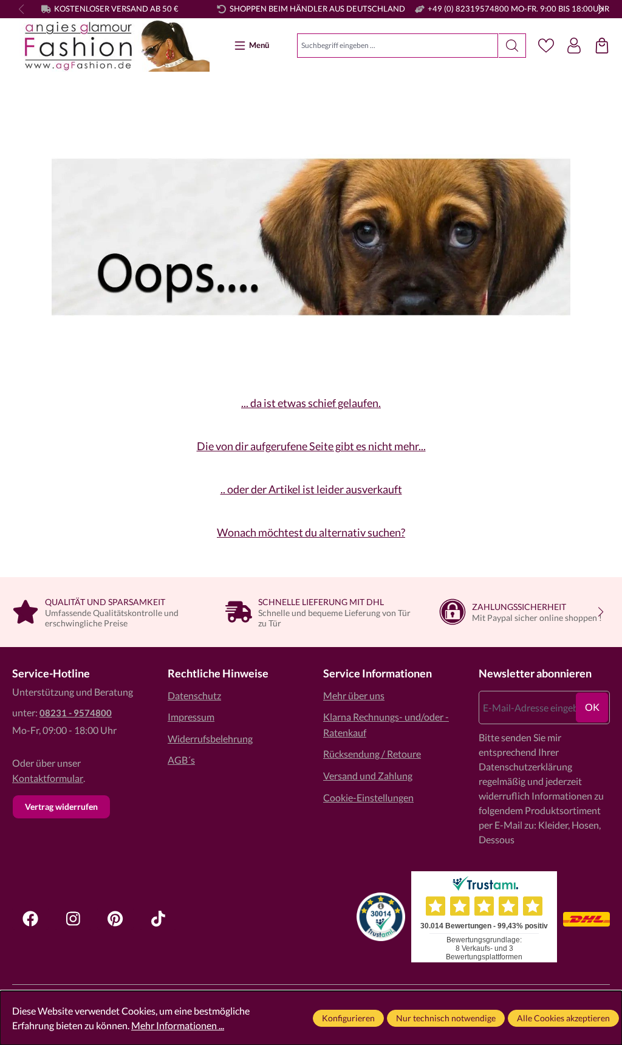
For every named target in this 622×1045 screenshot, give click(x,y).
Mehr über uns (353, 695)
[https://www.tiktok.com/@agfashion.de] (158, 919)
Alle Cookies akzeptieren (563, 1018)
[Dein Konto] (574, 45)
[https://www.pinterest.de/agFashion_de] (115, 919)
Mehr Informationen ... (177, 1025)
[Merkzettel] (546, 45)
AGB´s (181, 760)
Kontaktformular (47, 778)
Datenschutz (194, 695)
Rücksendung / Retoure (372, 753)
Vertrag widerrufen (61, 806)
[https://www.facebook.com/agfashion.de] (30, 919)
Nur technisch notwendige (446, 1018)
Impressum (191, 716)
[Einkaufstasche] (602, 45)
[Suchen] (512, 45)
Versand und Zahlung (367, 775)
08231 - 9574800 (75, 712)
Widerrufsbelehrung (210, 738)
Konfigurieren (348, 1018)
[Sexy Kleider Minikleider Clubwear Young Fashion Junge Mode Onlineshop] (111, 45)
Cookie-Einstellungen (368, 797)
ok (592, 707)
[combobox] (397, 45)
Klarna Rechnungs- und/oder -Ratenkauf (386, 724)
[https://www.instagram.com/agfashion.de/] (73, 919)
